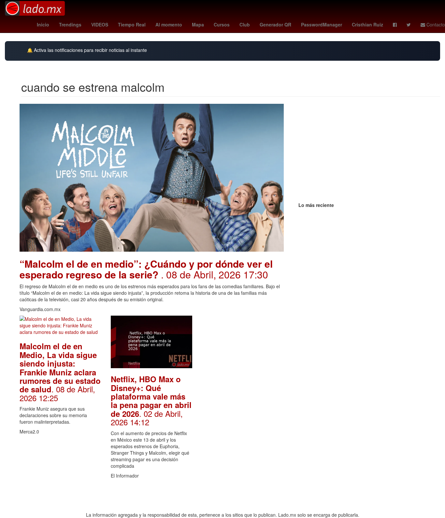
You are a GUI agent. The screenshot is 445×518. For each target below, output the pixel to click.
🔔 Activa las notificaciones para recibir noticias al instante (87, 50)
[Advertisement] (242, 413)
